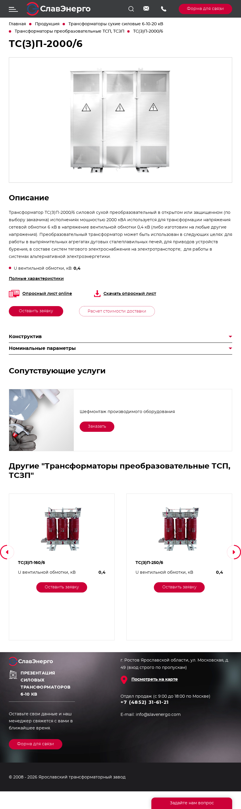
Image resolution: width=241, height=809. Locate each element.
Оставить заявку (36, 311)
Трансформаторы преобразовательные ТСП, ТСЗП (69, 31)
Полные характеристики (36, 279)
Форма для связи (205, 9)
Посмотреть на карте (154, 679)
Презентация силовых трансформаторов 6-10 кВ (46, 683)
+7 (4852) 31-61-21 (165, 8)
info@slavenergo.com (147, 8)
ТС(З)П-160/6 (31, 563)
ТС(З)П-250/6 (149, 563)
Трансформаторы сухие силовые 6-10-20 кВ (115, 24)
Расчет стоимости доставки (117, 311)
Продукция (47, 24)
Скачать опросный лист (129, 294)
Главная (17, 24)
